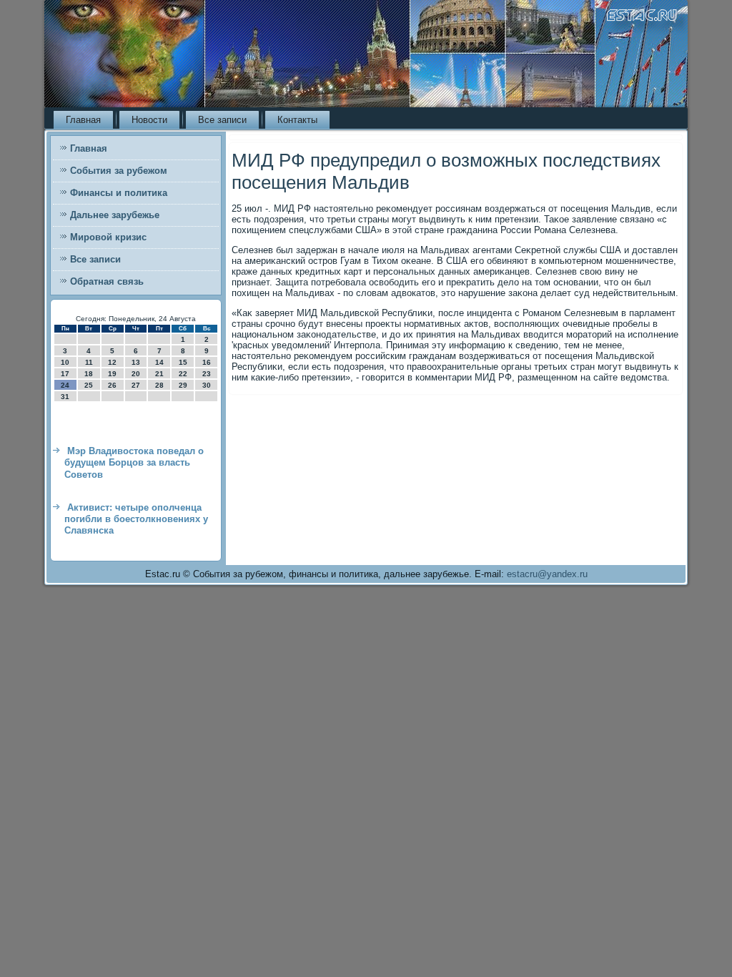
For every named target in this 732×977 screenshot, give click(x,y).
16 (206, 362)
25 (88, 385)
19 (112, 374)
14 (159, 362)
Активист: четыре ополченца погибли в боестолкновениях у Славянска (136, 519)
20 (136, 374)
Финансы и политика (118, 192)
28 (159, 385)
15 (183, 362)
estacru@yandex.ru (547, 574)
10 (65, 362)
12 (112, 362)
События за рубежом (118, 170)
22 (183, 374)
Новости (149, 119)
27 (136, 385)
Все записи (222, 119)
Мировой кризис (108, 237)
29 (183, 385)
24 (65, 385)
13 (136, 362)
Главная (83, 119)
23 (206, 374)
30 (206, 385)
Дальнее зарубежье (114, 215)
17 (65, 374)
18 (88, 374)
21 (159, 374)
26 (112, 385)
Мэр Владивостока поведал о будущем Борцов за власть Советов (134, 463)
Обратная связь (107, 281)
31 (65, 397)
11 (89, 362)
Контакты (297, 119)
